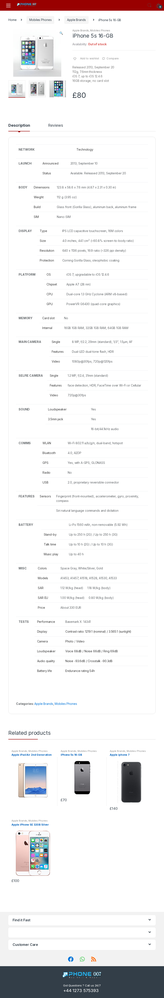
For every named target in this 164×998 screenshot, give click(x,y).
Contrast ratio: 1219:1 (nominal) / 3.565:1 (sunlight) (98, 631)
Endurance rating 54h (80, 671)
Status (46, 173)
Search (149, 5)
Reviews (55, 125)
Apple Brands (76, 20)
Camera (42, 641)
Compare (113, 58)
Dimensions (42, 187)
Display (42, 631)
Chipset (52, 284)
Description (19, 125)
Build (37, 207)
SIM (36, 217)
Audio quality (46, 661)
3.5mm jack (55, 419)
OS (49, 274)
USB (45, 482)
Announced (50, 163)
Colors (42, 568)
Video (56, 361)
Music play (51, 554)
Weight (38, 197)
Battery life (44, 671)
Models (43, 578)
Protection (47, 260)
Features (58, 351)
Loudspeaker (57, 409)
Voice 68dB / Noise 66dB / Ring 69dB (91, 651)
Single (56, 342)
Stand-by (50, 534)
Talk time (50, 544)
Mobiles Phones (40, 20)
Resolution (47, 250)
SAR (41, 588)
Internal (47, 328)
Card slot (48, 318)
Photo (69, 641)
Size (43, 241)
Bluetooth (49, 453)
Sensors (45, 496)
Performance (46, 621)
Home (12, 20)
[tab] (19, 127)
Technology (84, 149)
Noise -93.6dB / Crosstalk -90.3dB (89, 661)
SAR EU (43, 598)
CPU (50, 294)
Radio (46, 472)
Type (43, 231)
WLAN (46, 443)
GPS (45, 462)
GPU (50, 304)
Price (41, 607)
